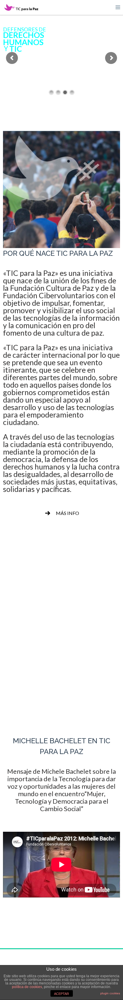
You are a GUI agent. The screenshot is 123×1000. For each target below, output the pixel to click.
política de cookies (27, 987)
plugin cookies (110, 993)
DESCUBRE (61, 668)
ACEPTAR (61, 994)
